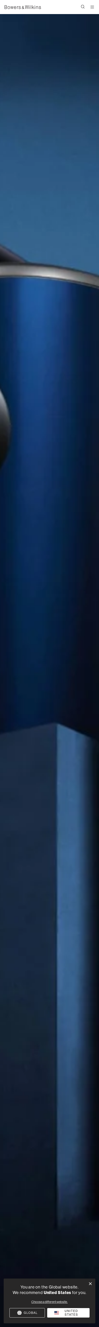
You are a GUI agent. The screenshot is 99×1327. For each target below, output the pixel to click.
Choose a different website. (49, 1302)
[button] (82, 7)
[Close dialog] (90, 1284)
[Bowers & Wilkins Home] (23, 7)
